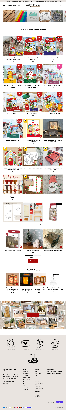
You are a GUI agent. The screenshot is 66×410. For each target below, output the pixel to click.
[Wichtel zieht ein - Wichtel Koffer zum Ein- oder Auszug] (53, 156)
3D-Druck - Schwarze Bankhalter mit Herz (53, 250)
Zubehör (25, 381)
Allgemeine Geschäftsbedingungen (39, 388)
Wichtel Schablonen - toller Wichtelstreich (33, 168)
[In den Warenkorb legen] (21, 54)
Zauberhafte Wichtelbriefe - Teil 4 (13, 140)
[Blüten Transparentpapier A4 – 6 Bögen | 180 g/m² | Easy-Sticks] (39, 279)
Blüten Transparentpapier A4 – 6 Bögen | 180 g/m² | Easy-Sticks (40, 289)
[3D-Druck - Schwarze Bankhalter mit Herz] (53, 239)
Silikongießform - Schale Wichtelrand (13, 250)
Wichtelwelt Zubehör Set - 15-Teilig (33, 224)
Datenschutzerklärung (39, 384)
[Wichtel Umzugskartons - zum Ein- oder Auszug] (13, 184)
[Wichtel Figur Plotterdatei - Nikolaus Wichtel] (53, 184)
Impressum (37, 381)
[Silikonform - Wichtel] (53, 212)
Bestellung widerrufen (37, 396)
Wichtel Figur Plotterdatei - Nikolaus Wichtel (53, 196)
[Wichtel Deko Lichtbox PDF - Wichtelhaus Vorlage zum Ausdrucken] (53, 128)
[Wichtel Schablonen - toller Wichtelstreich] (33, 156)
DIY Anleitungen (26, 385)
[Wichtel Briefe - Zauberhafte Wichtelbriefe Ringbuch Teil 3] (13, 74)
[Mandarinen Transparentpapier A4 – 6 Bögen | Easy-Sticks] (26, 279)
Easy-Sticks (25, 371)
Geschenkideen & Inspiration (26, 388)
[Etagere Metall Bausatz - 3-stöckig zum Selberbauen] (53, 279)
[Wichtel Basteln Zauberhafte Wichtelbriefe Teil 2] (53, 46)
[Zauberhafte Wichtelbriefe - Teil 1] (13, 102)
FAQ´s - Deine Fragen (38, 374)
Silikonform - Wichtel (53, 224)
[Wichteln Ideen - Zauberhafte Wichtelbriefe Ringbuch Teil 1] (33, 46)
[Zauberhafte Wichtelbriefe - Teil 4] (13, 128)
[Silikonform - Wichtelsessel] (33, 239)
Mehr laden (33, 260)
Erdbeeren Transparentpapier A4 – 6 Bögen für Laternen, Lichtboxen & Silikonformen (12, 289)
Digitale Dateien (26, 379)
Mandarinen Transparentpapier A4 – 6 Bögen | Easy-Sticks (26, 289)
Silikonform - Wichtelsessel (33, 250)
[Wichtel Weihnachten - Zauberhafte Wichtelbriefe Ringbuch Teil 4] (33, 74)
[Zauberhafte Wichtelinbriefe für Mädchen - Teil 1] (53, 74)
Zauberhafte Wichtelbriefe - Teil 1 (13, 113)
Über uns (37, 371)
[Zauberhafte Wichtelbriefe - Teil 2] (33, 102)
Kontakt (36, 377)
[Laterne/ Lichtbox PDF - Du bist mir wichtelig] (13, 212)
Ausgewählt (59, 34)
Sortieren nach (53, 34)
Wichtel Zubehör (26, 383)
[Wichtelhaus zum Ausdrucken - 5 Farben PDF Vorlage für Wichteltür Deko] (13, 156)
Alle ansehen (56, 269)
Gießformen (25, 375)
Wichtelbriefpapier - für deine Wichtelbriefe (33, 196)
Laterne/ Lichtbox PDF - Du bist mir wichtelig (12, 224)
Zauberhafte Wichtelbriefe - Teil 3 (53, 113)
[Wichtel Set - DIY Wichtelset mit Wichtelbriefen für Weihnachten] (13, 46)
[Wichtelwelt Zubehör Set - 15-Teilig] (33, 212)
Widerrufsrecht (38, 379)
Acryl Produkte (26, 373)
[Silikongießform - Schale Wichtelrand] (13, 239)
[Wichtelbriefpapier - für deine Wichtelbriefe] (33, 184)
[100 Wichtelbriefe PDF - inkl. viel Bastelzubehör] (33, 128)
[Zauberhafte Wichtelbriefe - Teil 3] (53, 102)
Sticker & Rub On (26, 377)
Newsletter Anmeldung (37, 392)
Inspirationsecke (33, 315)
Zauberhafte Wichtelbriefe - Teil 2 (33, 113)
